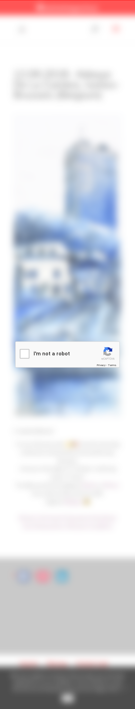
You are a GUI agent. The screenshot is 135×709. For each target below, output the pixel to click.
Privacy (101, 364)
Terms (112, 364)
